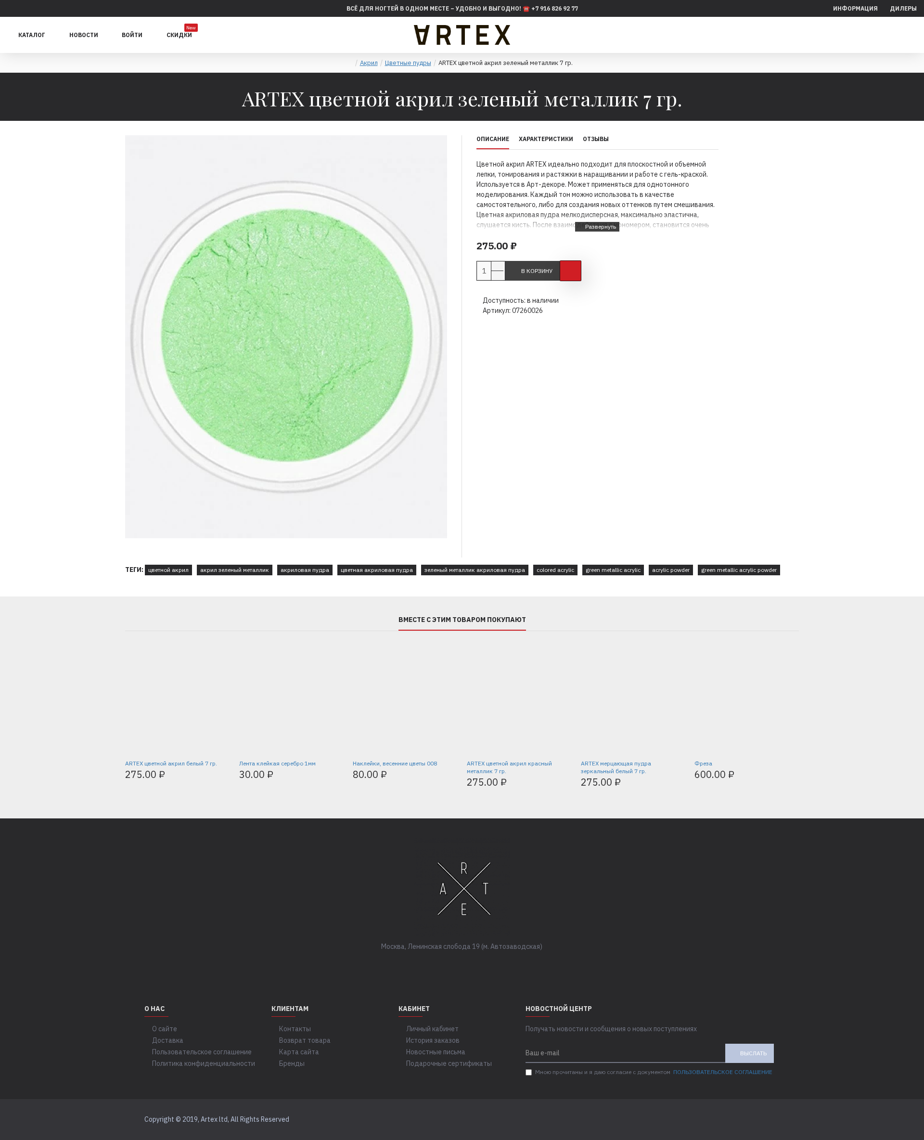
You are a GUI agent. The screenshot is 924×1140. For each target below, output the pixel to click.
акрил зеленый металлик (234, 569)
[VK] (452, 966)
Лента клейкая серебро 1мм (277, 763)
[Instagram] (471, 966)
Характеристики (546, 138)
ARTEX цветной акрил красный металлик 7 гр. (509, 767)
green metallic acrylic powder (739, 569)
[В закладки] (570, 270)
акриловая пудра (305, 569)
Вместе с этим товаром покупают (462, 620)
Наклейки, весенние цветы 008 (395, 763)
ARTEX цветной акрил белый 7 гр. (171, 763)
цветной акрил (168, 569)
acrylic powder (671, 569)
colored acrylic (555, 569)
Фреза (703, 763)
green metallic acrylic (613, 569)
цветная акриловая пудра (377, 569)
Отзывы (596, 138)
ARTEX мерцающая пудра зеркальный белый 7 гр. (616, 767)
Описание (492, 138)
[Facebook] (433, 966)
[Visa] (752, 1120)
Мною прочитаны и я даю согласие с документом (653, 1071)
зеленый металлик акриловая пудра (474, 569)
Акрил (369, 63)
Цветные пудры (408, 63)
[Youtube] (491, 966)
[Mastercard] (770, 1120)
